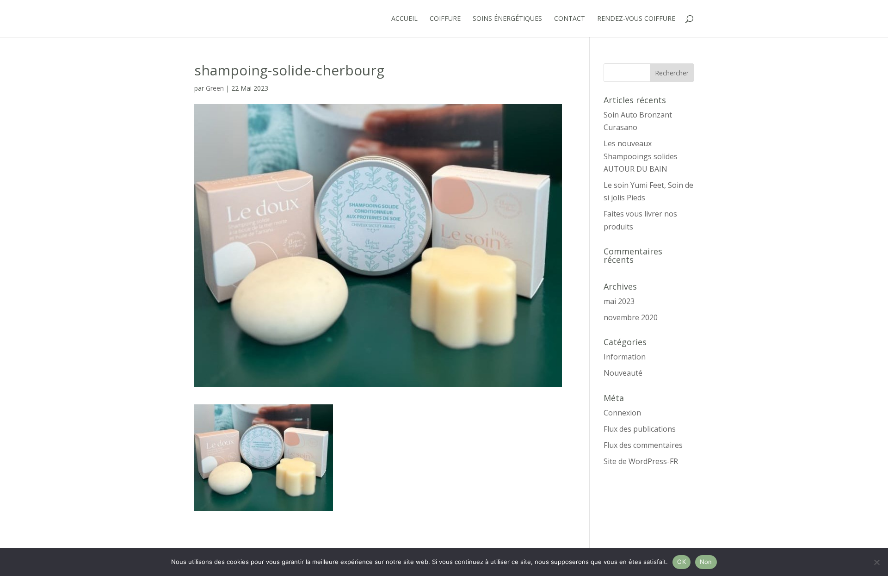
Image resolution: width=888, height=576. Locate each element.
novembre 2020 (631, 317)
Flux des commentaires (643, 445)
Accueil (404, 19)
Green (215, 88)
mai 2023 (619, 301)
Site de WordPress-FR (641, 461)
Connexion (622, 413)
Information (625, 357)
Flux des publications (640, 429)
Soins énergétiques (507, 19)
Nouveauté (623, 373)
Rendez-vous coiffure (636, 19)
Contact (569, 19)
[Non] (876, 562)
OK (681, 561)
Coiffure (445, 19)
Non (706, 561)
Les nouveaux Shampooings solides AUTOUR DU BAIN (641, 155)
